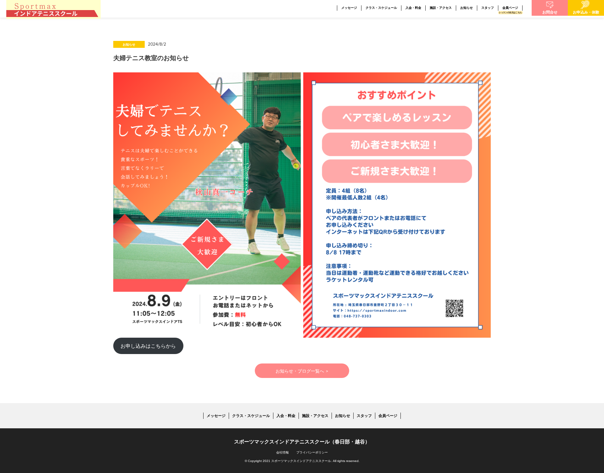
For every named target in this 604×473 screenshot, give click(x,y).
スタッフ (487, 7)
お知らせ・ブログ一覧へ (302, 371)
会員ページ (510, 7)
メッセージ (349, 7)
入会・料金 (413, 7)
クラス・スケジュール (381, 7)
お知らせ (466, 7)
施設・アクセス (441, 7)
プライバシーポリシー (312, 452)
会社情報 (282, 452)
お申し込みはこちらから (148, 346)
